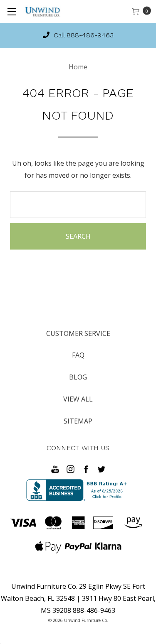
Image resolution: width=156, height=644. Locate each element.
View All (78, 399)
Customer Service (78, 333)
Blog (78, 377)
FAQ (78, 355)
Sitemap (78, 421)
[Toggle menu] (11, 11)
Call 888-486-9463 (83, 35)
